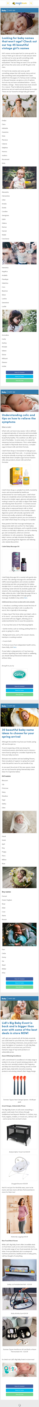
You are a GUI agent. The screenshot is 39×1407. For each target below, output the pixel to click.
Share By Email (19, 380)
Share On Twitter (19, 376)
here (25, 598)
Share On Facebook (19, 372)
